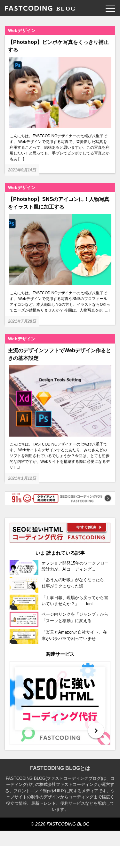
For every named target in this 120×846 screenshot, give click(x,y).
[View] (60, 703)
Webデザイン (22, 30)
